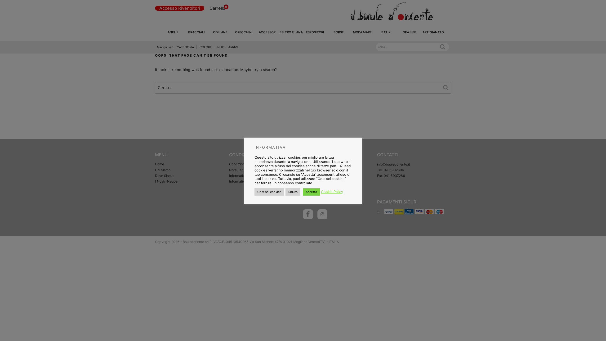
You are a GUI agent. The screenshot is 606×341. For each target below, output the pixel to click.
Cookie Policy (332, 192)
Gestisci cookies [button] (269, 192)
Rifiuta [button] (293, 192)
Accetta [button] (311, 192)
